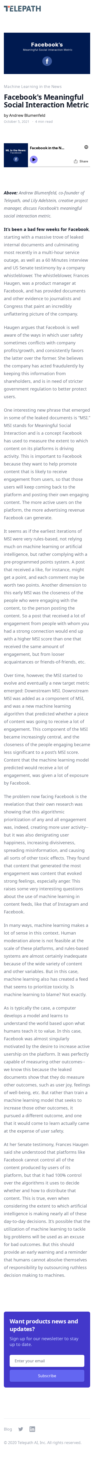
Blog (8, 1429)
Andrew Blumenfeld (27, 115)
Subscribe (47, 1375)
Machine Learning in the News (33, 86)
